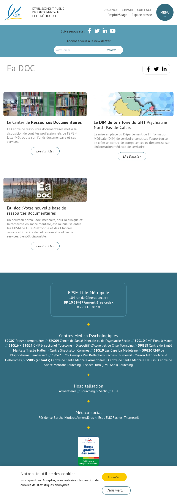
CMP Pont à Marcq (158, 340)
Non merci (115, 490)
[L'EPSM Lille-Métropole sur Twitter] (97, 31)
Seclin (103, 391)
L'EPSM (127, 10)
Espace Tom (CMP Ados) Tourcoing (108, 365)
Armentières (67, 391)
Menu (164, 12)
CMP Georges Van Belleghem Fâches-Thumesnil (97, 355)
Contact (144, 10)
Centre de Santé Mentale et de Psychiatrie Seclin (95, 340)
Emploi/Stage (117, 14)
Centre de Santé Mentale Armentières (78, 360)
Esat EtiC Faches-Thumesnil (118, 417)
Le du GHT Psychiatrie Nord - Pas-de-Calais (130, 124)
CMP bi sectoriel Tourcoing (52, 345)
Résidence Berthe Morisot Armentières (66, 417)
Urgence (110, 10)
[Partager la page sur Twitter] (156, 69)
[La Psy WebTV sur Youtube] (112, 31)
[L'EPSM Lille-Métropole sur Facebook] (89, 31)
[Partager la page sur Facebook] (148, 69)
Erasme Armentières (30, 340)
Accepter (113, 477)
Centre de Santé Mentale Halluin (132, 360)
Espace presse (142, 14)
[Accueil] (13, 12)
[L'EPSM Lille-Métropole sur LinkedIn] (104, 31)
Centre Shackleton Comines (69, 350)
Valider (112, 50)
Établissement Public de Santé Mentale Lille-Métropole (48, 12)
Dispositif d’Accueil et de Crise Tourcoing (105, 345)
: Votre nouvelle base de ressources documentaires (36, 210)
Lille (115, 391)
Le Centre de (44, 122)
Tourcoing (88, 391)
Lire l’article (44, 151)
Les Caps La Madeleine (121, 350)
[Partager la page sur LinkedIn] (164, 69)
